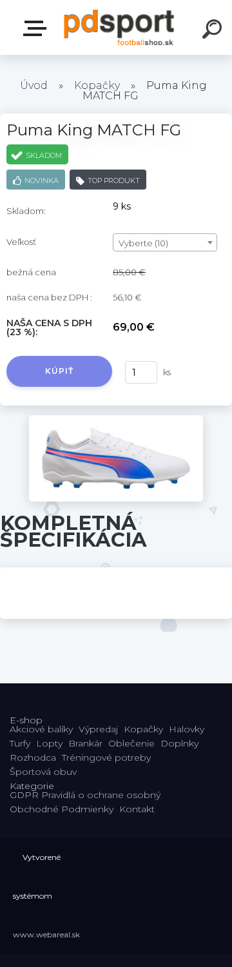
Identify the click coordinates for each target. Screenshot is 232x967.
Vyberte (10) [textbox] (143, 243)
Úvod (34, 85)
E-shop (37, 28)
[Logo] (119, 27)
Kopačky (97, 85)
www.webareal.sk (46, 934)
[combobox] (165, 242)
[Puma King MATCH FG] (116, 419)
